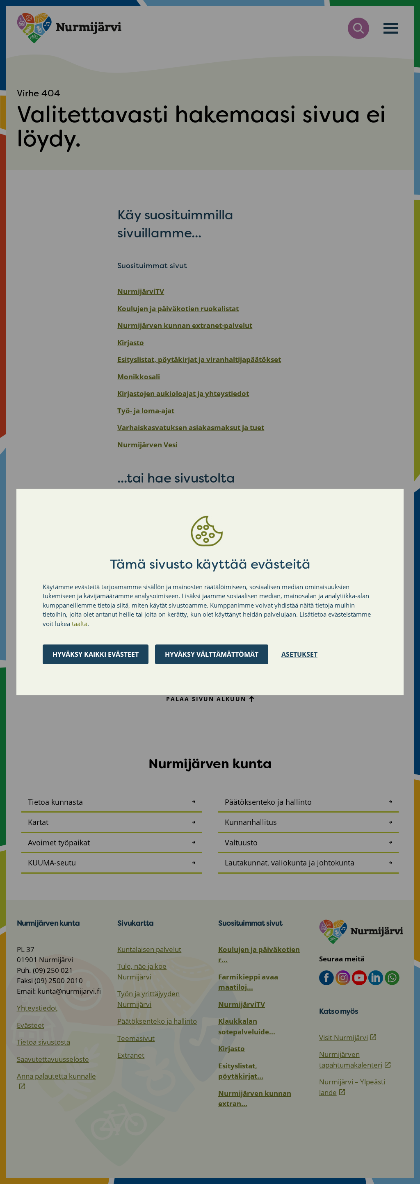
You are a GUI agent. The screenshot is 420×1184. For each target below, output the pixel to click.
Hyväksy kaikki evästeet (95, 654)
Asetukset (299, 654)
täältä (79, 623)
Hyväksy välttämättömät (211, 654)
